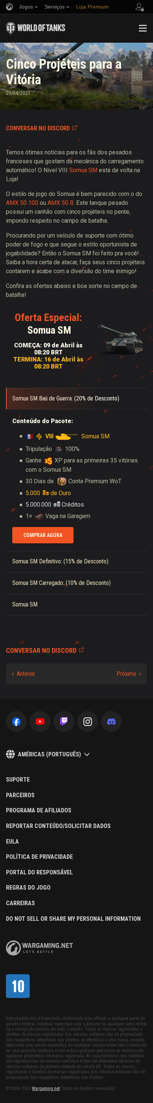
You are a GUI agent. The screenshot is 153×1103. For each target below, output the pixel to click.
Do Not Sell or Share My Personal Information (73, 919)
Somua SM (83, 170)
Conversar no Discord (38, 128)
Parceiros (20, 795)
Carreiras (20, 903)
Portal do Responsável (39, 872)
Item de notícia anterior (23, 674)
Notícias (39, 52)
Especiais (63, 52)
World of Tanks (35, 28)
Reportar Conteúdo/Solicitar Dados (58, 826)
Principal (15, 52)
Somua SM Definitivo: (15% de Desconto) (60, 561)
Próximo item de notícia (129, 674)
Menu (142, 28)
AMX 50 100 (22, 202)
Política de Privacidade (39, 857)
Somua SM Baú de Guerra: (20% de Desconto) (65, 398)
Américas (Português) (49, 754)
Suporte (18, 779)
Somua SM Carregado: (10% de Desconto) (61, 582)
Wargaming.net (46, 1088)
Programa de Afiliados (38, 810)
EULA (12, 841)
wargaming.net (39, 948)
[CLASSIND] (18, 986)
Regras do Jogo (28, 887)
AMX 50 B (61, 202)
